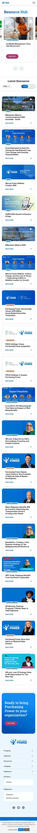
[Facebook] (13, 807)
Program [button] (7, 751)
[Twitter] (18, 807)
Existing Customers (12, 798)
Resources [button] (8, 761)
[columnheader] (28, 86)
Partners (7, 777)
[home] (5, 2)
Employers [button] (8, 771)
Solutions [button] (7, 756)
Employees (8, 789)
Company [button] (7, 766)
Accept (21, 829)
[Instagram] (23, 807)
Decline (27, 829)
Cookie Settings (12, 829)
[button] (34, 3)
